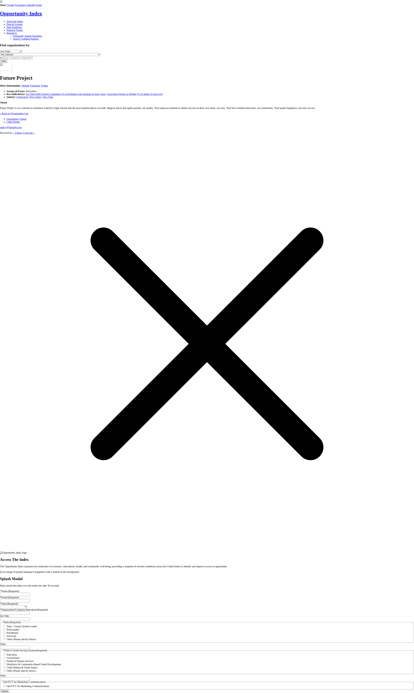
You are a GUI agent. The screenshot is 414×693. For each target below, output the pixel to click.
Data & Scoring (14, 24)
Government (13, 657)
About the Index (14, 21)
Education (12, 654)
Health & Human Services (20, 661)
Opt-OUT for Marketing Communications (27, 686)
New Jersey (35, 97)
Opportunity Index (21, 13)
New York (48, 97)
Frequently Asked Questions (27, 36)
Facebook (20, 5)
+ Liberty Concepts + (24, 133)
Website (25, 85)
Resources (11, 33)
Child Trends (13, 122)
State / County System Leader (22, 626)
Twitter (10, 5)
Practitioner (12, 632)
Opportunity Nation (16, 119)
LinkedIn (30, 5)
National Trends (14, 30)
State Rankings (14, 27)
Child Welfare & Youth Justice (22, 667)
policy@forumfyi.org (11, 127)
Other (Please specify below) (21, 639)
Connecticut (22, 97)
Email (39, 5)
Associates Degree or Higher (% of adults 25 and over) (135, 94)
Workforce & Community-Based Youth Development (34, 664)
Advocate (11, 636)
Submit (4, 691)
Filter (3, 61)
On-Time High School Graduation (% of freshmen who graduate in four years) (66, 94)
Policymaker (13, 629)
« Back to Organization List (14, 113)
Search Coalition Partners (26, 38)
